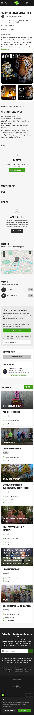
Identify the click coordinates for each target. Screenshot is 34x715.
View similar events (17, 170)
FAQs (3, 191)
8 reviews (11, 620)
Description (4, 106)
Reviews (16, 106)
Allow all (24, 710)
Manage (10, 710)
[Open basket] (27, 3)
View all (28, 387)
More (27, 695)
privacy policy (19, 671)
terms (26, 671)
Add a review (17, 231)
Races (10, 106)
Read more (5, 49)
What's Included (8, 186)
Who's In (22, 106)
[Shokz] (17, 686)
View (30, 290)
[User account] (31, 2)
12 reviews (11, 503)
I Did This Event (17, 357)
